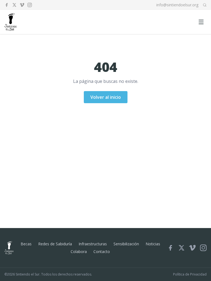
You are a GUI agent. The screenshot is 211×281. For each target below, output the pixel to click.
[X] (14, 5)
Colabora (79, 251)
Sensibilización (126, 243)
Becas (26, 243)
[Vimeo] (22, 5)
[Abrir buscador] (205, 5)
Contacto (101, 251)
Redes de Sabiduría (55, 243)
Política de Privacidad (190, 274)
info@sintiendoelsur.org (177, 4)
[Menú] (201, 21)
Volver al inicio (105, 97)
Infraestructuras (93, 243)
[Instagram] (29, 5)
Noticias (153, 243)
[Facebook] (6, 5)
